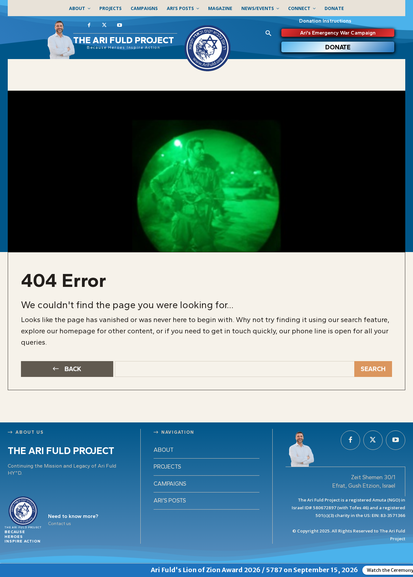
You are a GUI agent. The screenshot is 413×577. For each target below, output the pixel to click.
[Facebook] (89, 25)
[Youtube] (120, 25)
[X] (104, 25)
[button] (268, 33)
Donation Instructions (325, 21)
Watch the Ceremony (371, 570)
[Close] (408, 568)
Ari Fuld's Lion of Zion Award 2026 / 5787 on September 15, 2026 (235, 570)
